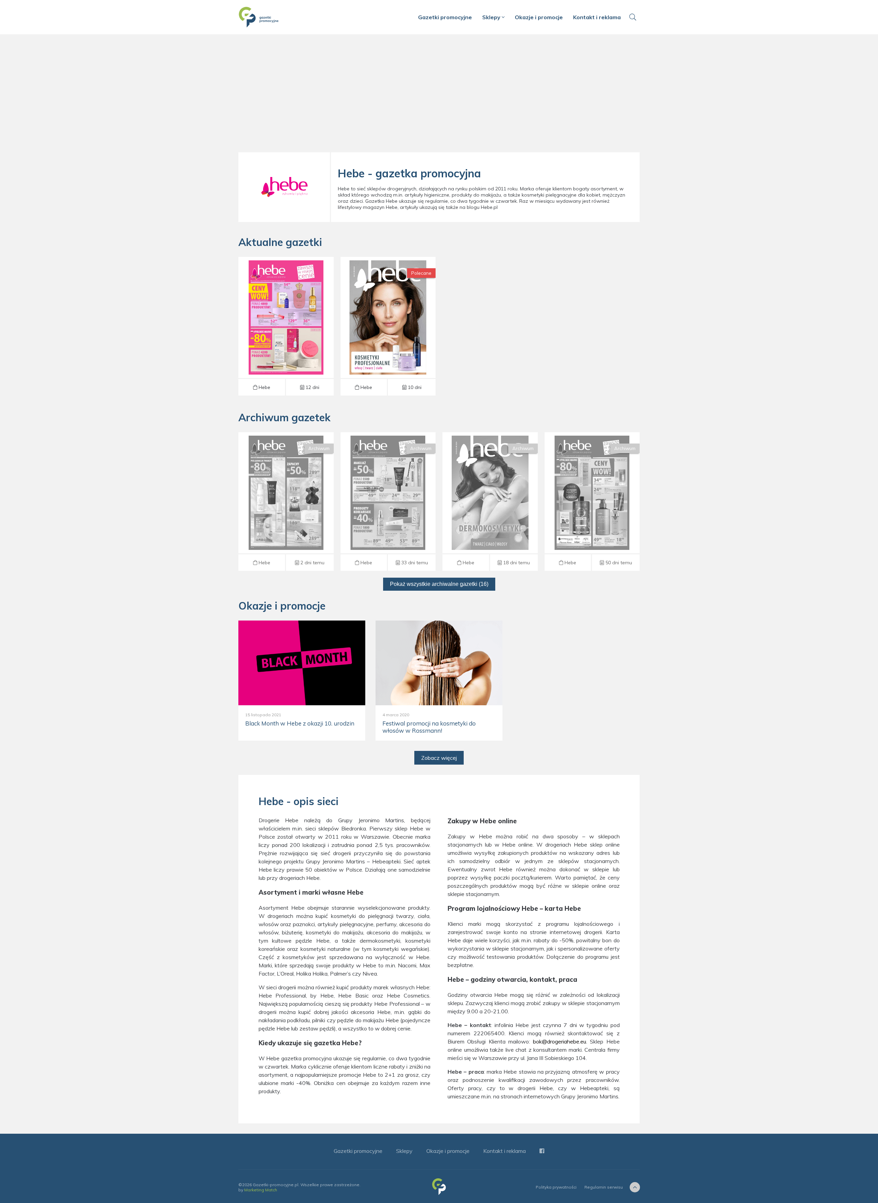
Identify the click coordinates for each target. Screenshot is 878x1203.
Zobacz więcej (439, 757)
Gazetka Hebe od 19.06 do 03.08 (490, 501)
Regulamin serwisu (603, 1187)
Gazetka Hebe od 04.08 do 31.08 (387, 326)
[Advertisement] (439, 96)
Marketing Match (260, 1189)
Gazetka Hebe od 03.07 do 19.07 (387, 501)
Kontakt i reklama (597, 17)
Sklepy (492, 17)
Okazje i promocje (539, 17)
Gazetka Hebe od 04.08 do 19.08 (286, 501)
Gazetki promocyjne (445, 17)
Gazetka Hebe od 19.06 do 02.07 (591, 501)
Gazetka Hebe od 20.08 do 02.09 (286, 326)
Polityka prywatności (556, 1187)
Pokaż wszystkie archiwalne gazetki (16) (439, 584)
